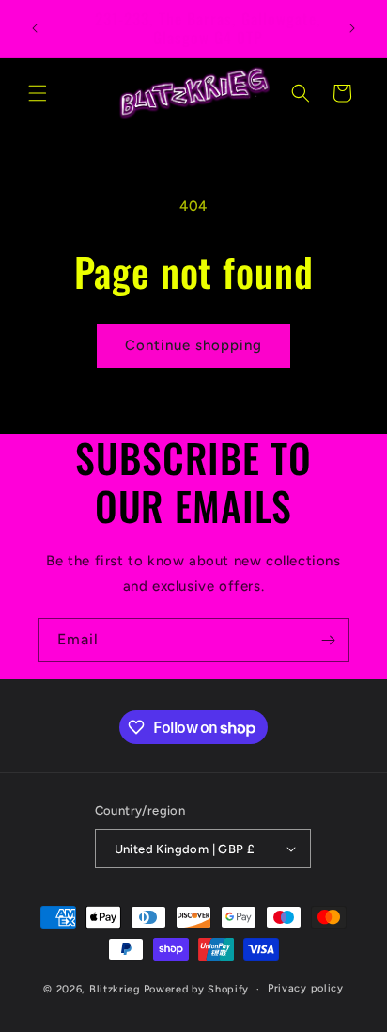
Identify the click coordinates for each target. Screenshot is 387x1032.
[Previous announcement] (34, 28)
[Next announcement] (352, 28)
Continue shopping (193, 345)
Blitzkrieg (115, 989)
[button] (37, 93)
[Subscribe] (327, 640)
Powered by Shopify (197, 989)
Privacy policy (306, 988)
